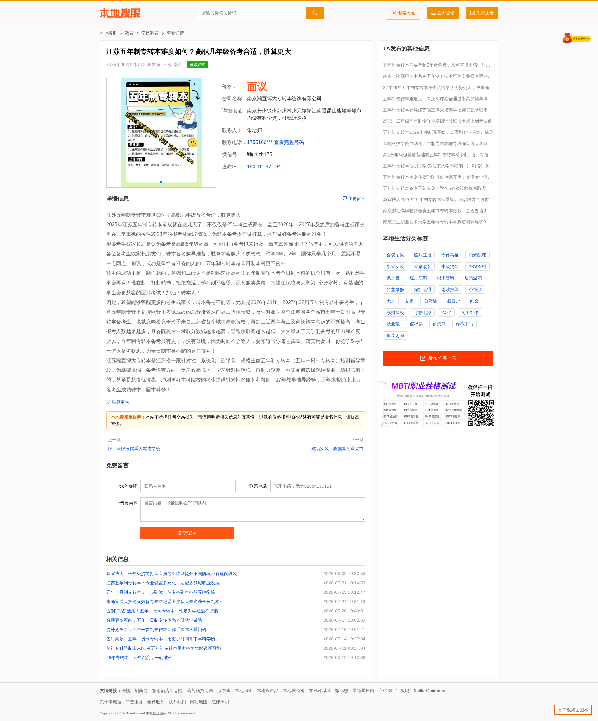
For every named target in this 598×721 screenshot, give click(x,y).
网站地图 (198, 701)
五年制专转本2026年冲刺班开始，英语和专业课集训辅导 (438, 132)
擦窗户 (453, 300)
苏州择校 (395, 312)
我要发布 (406, 13)
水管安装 (395, 266)
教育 (129, 32)
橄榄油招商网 (134, 690)
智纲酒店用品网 (167, 690)
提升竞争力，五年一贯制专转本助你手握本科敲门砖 (156, 629)
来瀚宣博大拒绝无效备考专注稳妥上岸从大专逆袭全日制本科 (165, 601)
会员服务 (155, 701)
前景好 (439, 323)
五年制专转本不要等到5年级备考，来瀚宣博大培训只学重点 (436, 67)
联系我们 (177, 701)
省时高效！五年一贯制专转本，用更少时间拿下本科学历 (160, 638)
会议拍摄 (395, 254)
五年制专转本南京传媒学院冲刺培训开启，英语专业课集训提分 (437, 179)
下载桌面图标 (575, 709)
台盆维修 (395, 289)
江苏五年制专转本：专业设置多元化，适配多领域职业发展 (163, 582)
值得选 (416, 323)
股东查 (223, 690)
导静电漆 (422, 312)
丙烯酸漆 (477, 254)
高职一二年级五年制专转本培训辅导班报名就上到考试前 (437, 121)
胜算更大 (120, 402)
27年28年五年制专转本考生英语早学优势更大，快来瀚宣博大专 (438, 89)
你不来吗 (464, 323)
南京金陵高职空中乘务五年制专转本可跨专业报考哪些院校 (437, 78)
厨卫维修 (470, 312)
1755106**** (260, 142)
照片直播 (422, 254)
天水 (391, 300)
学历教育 (150, 32)
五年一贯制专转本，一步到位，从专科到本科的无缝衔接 (160, 592)
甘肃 (409, 300)
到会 (474, 300)
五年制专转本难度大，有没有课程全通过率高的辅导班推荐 (437, 100)
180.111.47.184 (264, 166)
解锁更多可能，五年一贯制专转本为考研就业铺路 (154, 620)
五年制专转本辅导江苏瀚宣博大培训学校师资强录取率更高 (437, 111)
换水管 (393, 277)
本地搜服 (120, 13)
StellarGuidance (429, 690)
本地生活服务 (156, 713)
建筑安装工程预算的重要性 (337, 448)
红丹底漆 (418, 277)
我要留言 (356, 198)
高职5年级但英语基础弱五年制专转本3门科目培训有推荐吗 (438, 156)
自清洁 (430, 300)
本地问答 (243, 690)
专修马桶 (450, 254)
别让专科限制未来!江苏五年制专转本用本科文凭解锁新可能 (163, 648)
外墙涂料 (477, 266)
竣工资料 (445, 277)
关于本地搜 (110, 701)
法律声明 (220, 701)
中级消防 (450, 266)
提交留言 (187, 533)
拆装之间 (395, 335)
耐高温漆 (473, 277)
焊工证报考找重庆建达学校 (134, 448)
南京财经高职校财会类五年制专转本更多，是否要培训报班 (437, 212)
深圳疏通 (422, 289)
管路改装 (422, 266)
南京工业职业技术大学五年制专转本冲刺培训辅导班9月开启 (436, 223)
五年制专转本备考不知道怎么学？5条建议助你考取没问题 (436, 190)
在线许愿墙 (320, 690)
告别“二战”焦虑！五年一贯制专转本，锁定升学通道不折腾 (162, 610)
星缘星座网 (363, 690)
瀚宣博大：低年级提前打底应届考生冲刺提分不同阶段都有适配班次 (171, 573)
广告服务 (134, 701)
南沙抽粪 (450, 289)
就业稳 (393, 323)
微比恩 (341, 690)
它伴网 (385, 690)
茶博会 (475, 289)
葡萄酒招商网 (200, 690)
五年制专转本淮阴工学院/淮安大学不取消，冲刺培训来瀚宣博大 (438, 167)
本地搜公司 (294, 690)
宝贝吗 (402, 690)
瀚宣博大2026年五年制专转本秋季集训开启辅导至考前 (436, 199)
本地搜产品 (267, 690)
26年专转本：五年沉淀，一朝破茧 (139, 657)
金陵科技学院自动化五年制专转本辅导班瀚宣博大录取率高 (437, 145)
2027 (446, 312)
